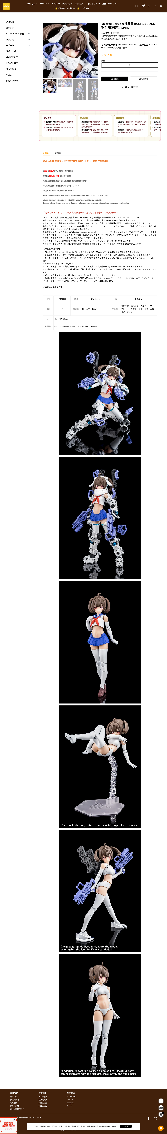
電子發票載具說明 (17, 1109)
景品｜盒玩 (11, 51)
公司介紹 (13, 1097)
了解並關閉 (125, 1126)
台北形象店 (43, 1097)
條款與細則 (14, 1100)
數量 (103, 61)
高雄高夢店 (43, 1103)
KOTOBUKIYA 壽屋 (15, 34)
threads (69, 1106)
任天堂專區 (11, 69)
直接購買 (115, 79)
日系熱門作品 (12, 63)
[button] (94, 50)
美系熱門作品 (12, 57)
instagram (70, 1103)
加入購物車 (144, 79)
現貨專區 (10, 22)
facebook (70, 1100)
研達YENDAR (12, 81)
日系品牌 (10, 40)
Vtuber (9, 75)
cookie (48, 1126)
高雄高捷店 (43, 1106)
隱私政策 (13, 1103)
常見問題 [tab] (58, 153)
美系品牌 (10, 45)
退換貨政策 (14, 1106)
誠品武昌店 (43, 1100)
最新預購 (10, 28)
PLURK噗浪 (71, 1097)
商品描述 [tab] (46, 153)
